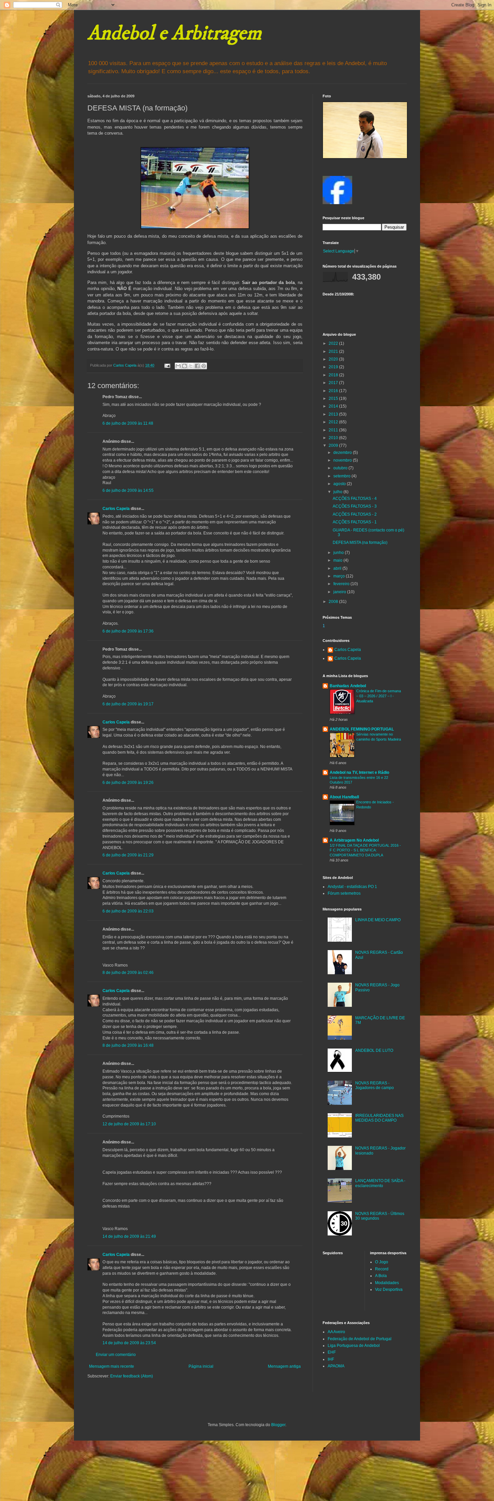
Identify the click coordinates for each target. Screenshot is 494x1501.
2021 (334, 351)
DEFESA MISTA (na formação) (360, 542)
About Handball (344, 797)
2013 (334, 414)
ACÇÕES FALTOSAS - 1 (355, 522)
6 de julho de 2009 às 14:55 (128, 490)
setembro (342, 476)
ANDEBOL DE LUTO (374, 1050)
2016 (334, 390)
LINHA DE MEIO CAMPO (378, 920)
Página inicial (201, 1366)
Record (381, 1269)
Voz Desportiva (389, 1289)
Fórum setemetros (344, 893)
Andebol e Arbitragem (174, 33)
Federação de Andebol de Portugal (360, 1338)
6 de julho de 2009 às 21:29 (128, 855)
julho (338, 491)
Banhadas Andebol (348, 686)
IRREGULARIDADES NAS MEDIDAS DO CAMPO (379, 1118)
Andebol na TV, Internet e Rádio (359, 772)
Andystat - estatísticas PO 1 (352, 886)
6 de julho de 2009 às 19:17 (128, 704)
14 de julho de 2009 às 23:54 (129, 1343)
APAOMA (336, 1366)
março (339, 576)
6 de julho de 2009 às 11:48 (127, 423)
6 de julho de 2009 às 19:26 (128, 782)
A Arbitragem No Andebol (354, 840)
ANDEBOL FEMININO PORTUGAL (362, 729)
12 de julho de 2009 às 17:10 (129, 1124)
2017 (334, 382)
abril (337, 568)
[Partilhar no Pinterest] (203, 366)
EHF (332, 1352)
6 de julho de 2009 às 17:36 (128, 631)
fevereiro (342, 583)
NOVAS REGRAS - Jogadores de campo (374, 1085)
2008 (334, 601)
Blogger (278, 1424)
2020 (334, 359)
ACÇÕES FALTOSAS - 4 (355, 498)
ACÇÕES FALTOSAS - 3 (355, 506)
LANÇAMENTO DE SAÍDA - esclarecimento (380, 1183)
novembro (343, 460)
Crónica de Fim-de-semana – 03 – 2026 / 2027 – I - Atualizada (378, 696)
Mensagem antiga (284, 1366)
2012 (334, 422)
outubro (340, 468)
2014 (334, 406)
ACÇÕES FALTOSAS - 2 (355, 514)
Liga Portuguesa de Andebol (354, 1345)
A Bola (381, 1275)
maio (338, 560)
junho (339, 552)
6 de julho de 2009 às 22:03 (128, 911)
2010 (334, 437)
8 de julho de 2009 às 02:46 (128, 972)
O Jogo (381, 1262)
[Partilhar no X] (191, 366)
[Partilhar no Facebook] (197, 366)
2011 (334, 430)
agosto (340, 483)
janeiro (340, 592)
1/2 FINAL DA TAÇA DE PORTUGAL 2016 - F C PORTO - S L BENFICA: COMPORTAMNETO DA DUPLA (365, 850)
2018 (334, 375)
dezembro (343, 452)
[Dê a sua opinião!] (184, 366)
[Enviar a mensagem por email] (178, 366)
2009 (334, 445)
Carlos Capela (116, 508)
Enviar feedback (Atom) (131, 1376)
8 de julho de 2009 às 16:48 (128, 1045)
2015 (334, 398)
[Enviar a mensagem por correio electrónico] (167, 365)
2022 (334, 343)
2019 (334, 367)
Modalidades (387, 1282)
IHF (331, 1359)
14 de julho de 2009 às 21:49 (129, 1236)
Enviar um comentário (116, 1354)
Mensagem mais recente (111, 1366)
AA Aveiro (336, 1331)
